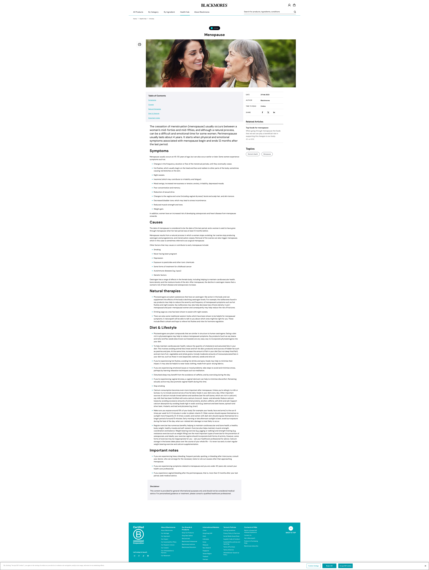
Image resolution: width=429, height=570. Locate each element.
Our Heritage (165, 533)
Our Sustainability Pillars (168, 542)
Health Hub (184, 12)
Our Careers (165, 548)
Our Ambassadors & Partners (167, 552)
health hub (143, 19)
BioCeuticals (186, 538)
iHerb (204, 536)
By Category (153, 12)
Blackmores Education (189, 547)
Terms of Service (228, 550)
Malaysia (205, 545)
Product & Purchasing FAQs (251, 542)
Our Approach (165, 536)
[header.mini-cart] (294, 5)
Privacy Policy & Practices (231, 533)
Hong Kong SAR (207, 533)
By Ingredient (169, 12)
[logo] (214, 5)
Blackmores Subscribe (251, 546)
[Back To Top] (291, 528)
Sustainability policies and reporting (231, 543)
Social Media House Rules (231, 536)
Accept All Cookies (345, 566)
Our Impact (164, 539)
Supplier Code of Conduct (231, 539)
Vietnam (205, 559)
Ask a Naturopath (249, 538)
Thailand (205, 556)
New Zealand (207, 548)
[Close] (425, 565)
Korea (204, 542)
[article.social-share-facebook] (262, 112)
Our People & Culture (167, 545)
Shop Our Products (188, 533)
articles (151, 19)
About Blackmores (201, 12)
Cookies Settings (313, 566)
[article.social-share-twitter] (268, 112)
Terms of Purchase (229, 547)
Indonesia (206, 539)
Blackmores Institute (188, 544)
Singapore (206, 551)
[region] (214, 566)
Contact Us (247, 535)
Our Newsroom (165, 555)
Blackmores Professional (189, 541)
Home (135, 19)
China (204, 530)
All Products (138, 12)
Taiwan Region (207, 553)
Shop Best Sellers (187, 536)
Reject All (329, 566)
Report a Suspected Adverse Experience (250, 531)
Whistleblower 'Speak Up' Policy (231, 554)
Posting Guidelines (229, 530)
